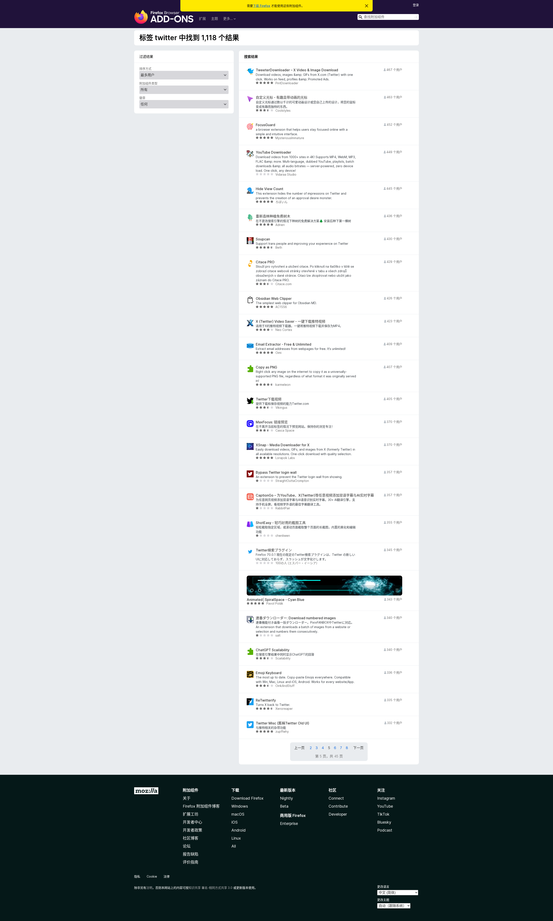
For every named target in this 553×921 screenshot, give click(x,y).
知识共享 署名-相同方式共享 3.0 (210, 887)
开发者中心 (192, 822)
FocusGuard (265, 125)
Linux (236, 838)
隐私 (137, 876)
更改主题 (383, 900)
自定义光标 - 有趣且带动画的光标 (281, 97)
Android (238, 830)
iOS (234, 822)
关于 (187, 798)
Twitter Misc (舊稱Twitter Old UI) (282, 723)
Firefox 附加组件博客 (201, 806)
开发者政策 (192, 830)
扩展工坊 (190, 814)
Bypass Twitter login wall (276, 472)
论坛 (187, 846)
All (233, 846)
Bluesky (384, 822)
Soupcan (263, 239)
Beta (284, 806)
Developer (338, 814)
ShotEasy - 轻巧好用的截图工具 (281, 523)
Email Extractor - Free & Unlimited (283, 344)
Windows (239, 806)
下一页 (358, 748)
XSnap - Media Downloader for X (283, 445)
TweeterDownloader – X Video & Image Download (297, 70)
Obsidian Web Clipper (274, 299)
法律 (167, 876)
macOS (237, 814)
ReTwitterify (266, 700)
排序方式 (145, 68)
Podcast (384, 830)
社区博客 (190, 838)
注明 (149, 887)
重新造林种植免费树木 (273, 216)
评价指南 (190, 862)
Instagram (386, 798)
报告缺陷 (190, 854)
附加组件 (190, 790)
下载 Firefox (261, 6)
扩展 (202, 18)
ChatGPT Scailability (272, 650)
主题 (214, 18)
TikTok (383, 814)
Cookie (152, 876)
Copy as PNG (266, 367)
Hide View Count (269, 189)
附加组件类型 (148, 83)
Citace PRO (265, 262)
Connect (336, 798)
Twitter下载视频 (268, 399)
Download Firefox (247, 798)
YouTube (385, 806)
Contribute (338, 806)
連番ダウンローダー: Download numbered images (296, 618)
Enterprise (289, 823)
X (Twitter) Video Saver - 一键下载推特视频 (290, 321)
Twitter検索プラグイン (274, 550)
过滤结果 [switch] (146, 56)
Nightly (286, 798)
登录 (416, 5)
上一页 (299, 748)
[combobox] (388, 17)
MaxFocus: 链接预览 (272, 422)
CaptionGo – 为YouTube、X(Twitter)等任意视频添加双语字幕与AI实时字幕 (315, 495)
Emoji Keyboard (268, 673)
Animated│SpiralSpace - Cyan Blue (275, 600)
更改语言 (383, 886)
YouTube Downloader (273, 152)
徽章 (142, 98)
